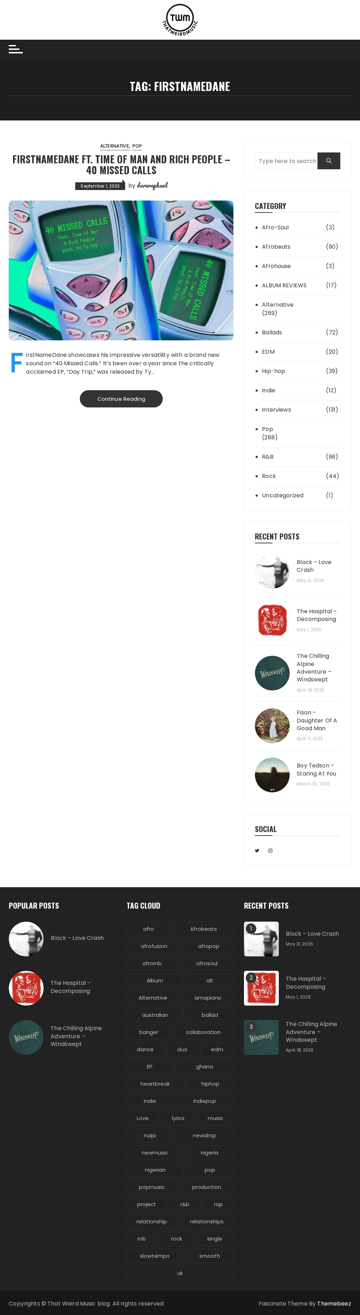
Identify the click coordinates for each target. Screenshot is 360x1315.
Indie (268, 390)
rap (218, 1204)
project (146, 1204)
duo (182, 1049)
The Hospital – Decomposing (317, 615)
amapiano (207, 997)
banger (148, 1032)
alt (209, 980)
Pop (137, 146)
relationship (151, 1221)
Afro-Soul (275, 227)
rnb (141, 1238)
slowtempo (155, 1256)
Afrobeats (276, 247)
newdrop (204, 1135)
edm (217, 1049)
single (214, 1238)
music (215, 1118)
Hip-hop (273, 371)
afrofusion (154, 946)
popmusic (152, 1187)
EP (150, 1066)
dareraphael (152, 185)
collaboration (203, 1032)
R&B (267, 457)
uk (180, 1273)
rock (176, 1238)
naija (150, 1135)
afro (148, 929)
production (206, 1187)
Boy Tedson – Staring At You (316, 769)
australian (155, 1015)
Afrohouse (276, 266)
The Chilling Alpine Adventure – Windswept (314, 667)
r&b (184, 1204)
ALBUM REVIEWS (284, 285)
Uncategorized (282, 495)
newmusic (155, 1152)
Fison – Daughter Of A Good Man (317, 720)
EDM (268, 352)
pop (210, 1169)
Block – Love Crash (314, 566)
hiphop (210, 1083)
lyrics (178, 1118)
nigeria (209, 1152)
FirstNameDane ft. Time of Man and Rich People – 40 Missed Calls (121, 164)
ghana (204, 1066)
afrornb (152, 963)
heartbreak (155, 1083)
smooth (209, 1256)
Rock (269, 476)
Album (155, 980)
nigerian (155, 1169)
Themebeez (334, 1304)
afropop (208, 946)
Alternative (114, 146)
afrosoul (207, 963)
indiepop (204, 1101)
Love (143, 1118)
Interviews (276, 410)
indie (150, 1101)
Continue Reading (121, 399)
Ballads (272, 332)
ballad (210, 1015)
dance (145, 1049)
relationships (207, 1221)
